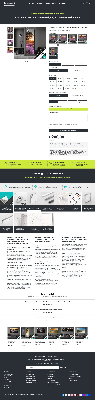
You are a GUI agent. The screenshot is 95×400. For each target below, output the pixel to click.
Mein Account (73, 380)
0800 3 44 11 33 (8, 379)
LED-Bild (55, 64)
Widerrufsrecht (52, 380)
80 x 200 (52, 85)
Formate (40, 4)
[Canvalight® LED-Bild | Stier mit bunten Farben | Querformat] (40, 333)
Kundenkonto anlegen (75, 376)
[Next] (44, 43)
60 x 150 (68, 81)
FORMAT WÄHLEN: (53, 33)
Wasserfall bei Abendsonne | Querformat (11, 342)
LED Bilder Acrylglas (31, 380)
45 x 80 (52, 78)
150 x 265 (52, 88)
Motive (31, 4)
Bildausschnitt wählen (68, 109)
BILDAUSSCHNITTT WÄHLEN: (55, 106)
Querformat (63, 45)
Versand (50, 378)
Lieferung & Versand (71, 124)
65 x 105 (68, 78)
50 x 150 (60, 81)
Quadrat (53, 45)
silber (53, 102)
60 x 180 (83, 81)
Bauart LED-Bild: (53, 68)
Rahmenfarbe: (52, 99)
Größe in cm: (52, 75)
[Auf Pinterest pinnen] (25, 61)
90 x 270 (59, 88)
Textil (58, 70)
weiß (63, 102)
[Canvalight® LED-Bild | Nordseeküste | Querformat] (54, 333)
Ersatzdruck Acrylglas (31, 382)
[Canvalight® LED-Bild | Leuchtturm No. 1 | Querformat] (81, 333)
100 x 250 (83, 85)
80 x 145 (52, 81)
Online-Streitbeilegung (54, 384)
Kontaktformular (73, 374)
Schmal (53, 58)
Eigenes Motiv (51, 4)
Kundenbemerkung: (54, 112)
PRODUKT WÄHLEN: (53, 61)
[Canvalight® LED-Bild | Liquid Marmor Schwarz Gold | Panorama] (67, 333)
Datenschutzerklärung (53, 382)
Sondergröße (82, 88)
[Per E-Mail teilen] (27, 61)
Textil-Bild (80, 64)
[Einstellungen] (84, 3)
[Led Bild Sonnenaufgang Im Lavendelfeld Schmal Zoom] (10, 50)
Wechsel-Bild (68, 64)
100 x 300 (67, 88)
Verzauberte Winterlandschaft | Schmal (26, 342)
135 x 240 (75, 85)
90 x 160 (75, 81)
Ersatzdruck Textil (30, 378)
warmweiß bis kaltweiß (77, 95)
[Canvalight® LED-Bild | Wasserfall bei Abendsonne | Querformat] (13, 333)
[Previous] (16, 43)
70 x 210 (60, 85)
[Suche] (81, 3)
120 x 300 (74, 88)
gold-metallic (82, 102)
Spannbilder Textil (30, 376)
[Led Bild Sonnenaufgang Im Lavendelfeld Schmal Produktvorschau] (10, 30)
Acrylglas (77, 70)
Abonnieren (63, 367)
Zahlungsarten (51, 376)
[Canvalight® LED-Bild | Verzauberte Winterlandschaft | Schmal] (27, 333)
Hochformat (73, 45)
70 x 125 (83, 78)
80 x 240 (68, 85)
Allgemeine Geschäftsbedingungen (57, 386)
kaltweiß (58, 95)
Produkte (62, 4)
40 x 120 (75, 78)
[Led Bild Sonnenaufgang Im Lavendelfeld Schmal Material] (10, 43)
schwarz (73, 102)
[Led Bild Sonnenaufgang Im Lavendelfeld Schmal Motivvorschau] (10, 36)
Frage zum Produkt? (55, 127)
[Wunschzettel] (87, 3)
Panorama (82, 45)
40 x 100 (60, 78)
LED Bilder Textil (30, 374)
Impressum (51, 374)
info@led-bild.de (8, 382)
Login (70, 378)
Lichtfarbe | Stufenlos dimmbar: (57, 92)
